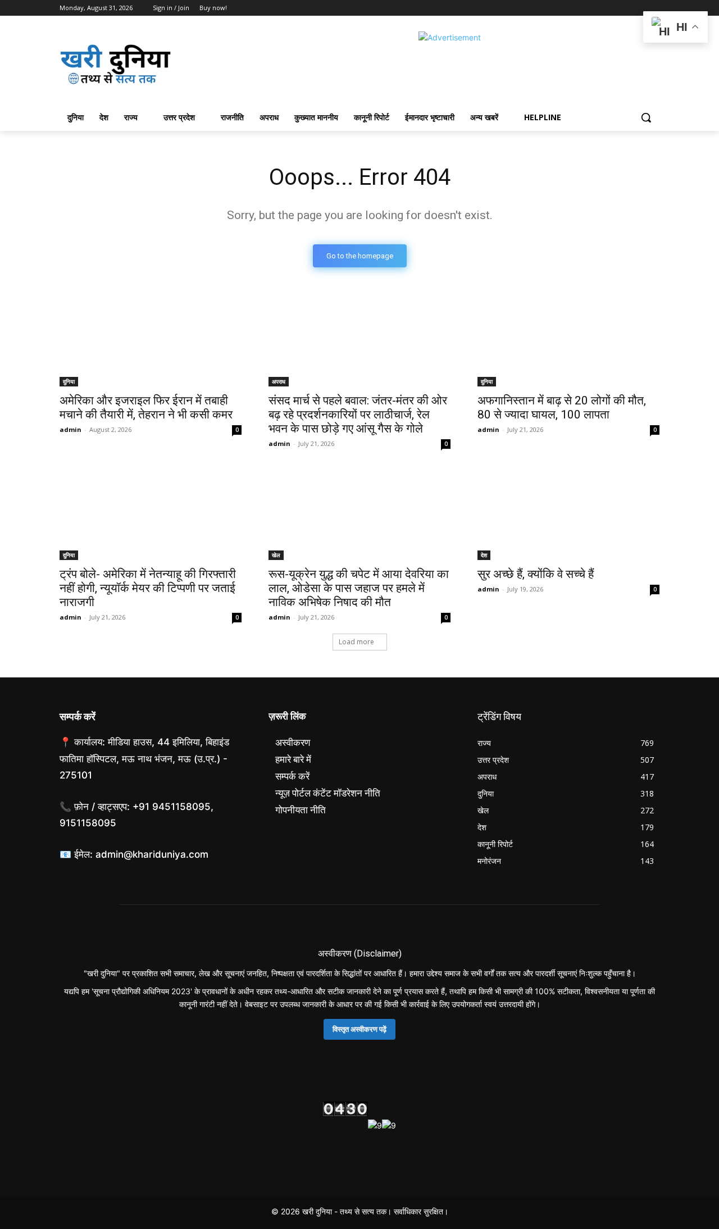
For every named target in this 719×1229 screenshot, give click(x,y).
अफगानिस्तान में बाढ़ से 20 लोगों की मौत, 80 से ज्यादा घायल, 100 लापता (561, 407)
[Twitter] (622, 8)
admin (70, 429)
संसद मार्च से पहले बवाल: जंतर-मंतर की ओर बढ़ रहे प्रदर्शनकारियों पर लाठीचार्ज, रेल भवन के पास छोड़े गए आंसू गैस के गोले (358, 414)
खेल (276, 555)
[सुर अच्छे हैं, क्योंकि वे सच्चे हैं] (568, 514)
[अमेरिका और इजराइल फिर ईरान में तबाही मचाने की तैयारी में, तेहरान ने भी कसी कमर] (151, 340)
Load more (356, 642)
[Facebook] (590, 8)
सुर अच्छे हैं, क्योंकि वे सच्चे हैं (535, 574)
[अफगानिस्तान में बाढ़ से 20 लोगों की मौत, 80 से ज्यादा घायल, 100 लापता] (568, 340)
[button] (645, 117)
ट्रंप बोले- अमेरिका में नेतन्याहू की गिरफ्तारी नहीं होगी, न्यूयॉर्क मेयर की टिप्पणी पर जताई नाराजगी (148, 588)
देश (484, 555)
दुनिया (69, 381)
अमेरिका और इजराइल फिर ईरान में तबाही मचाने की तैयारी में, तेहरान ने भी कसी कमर (146, 407)
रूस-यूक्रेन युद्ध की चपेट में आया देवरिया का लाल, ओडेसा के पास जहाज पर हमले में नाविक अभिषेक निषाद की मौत (359, 588)
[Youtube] (653, 8)
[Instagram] (606, 8)
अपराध (278, 381)
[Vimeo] (637, 8)
